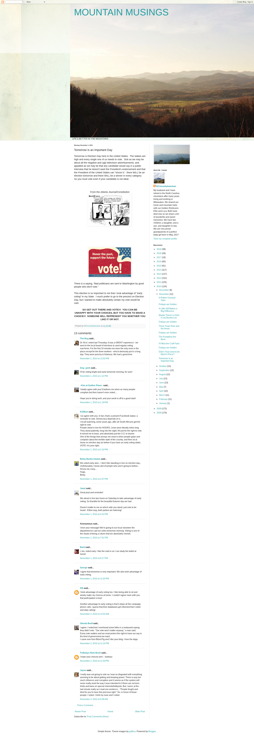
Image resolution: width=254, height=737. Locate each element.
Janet (83, 488)
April (161, 391)
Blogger (152, 731)
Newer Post (80, 711)
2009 (159, 408)
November (164, 294)
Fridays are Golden (168, 304)
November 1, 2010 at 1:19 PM (94, 402)
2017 (159, 257)
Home (110, 711)
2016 (159, 261)
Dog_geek (85, 368)
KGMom (84, 412)
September (164, 370)
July (161, 378)
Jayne (83, 670)
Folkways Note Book (90, 653)
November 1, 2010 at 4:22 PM (94, 514)
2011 (159, 282)
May (161, 387)
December (164, 290)
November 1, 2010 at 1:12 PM (94, 376)
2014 (159, 270)
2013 (159, 274)
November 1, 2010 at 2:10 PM (94, 449)
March (162, 395)
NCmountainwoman (166, 186)
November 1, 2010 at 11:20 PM (94, 578)
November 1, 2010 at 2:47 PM (94, 479)
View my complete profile (165, 239)
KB (81, 588)
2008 (159, 413)
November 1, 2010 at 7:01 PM (94, 538)
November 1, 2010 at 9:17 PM (94, 558)
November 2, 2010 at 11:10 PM (94, 643)
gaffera (132, 731)
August (162, 374)
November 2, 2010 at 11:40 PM (94, 661)
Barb (82, 547)
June (161, 382)
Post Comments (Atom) (98, 716)
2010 (159, 286)
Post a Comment (85, 705)
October (163, 366)
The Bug (84, 338)
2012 (159, 278)
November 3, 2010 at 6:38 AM (94, 699)
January (163, 403)
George (83, 567)
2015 (159, 266)
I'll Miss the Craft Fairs (169, 343)
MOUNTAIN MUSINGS (121, 12)
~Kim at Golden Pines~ (91, 385)
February (163, 399)
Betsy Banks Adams (90, 459)
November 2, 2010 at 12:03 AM (94, 614)
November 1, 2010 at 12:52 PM (94, 358)
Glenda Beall (86, 623)
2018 (159, 253)
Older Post (140, 711)
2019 (159, 249)
